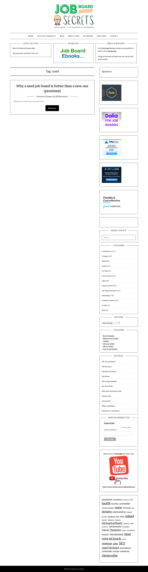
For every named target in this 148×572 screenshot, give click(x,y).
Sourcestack (106, 401)
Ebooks (104, 261)
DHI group (127, 508)
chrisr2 (65, 96)
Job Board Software (109, 291)
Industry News (107, 286)
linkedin (105, 530)
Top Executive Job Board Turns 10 (25, 53)
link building (126, 526)
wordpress (124, 551)
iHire (122, 516)
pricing (124, 539)
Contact (114, 36)
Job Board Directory (109, 371)
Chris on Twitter (109, 344)
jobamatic (104, 520)
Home (30, 36)
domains (107, 511)
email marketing (119, 512)
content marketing (108, 508)
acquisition (107, 499)
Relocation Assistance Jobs (111, 391)
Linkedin (106, 341)
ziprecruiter (110, 555)
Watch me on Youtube (110, 338)
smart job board (110, 547)
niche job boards (111, 538)
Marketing (105, 295)
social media (107, 551)
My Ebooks (88, 36)
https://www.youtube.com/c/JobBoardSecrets (118, 487)
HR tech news (107, 367)
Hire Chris (101, 36)
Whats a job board (108, 406)
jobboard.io (111, 520)
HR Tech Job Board (108, 362)
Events (104, 266)
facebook (129, 512)
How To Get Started (110, 349)
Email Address (110, 430)
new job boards (116, 534)
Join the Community (46, 36)
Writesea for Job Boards (111, 411)
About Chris (73, 36)
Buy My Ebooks (108, 336)
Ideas (104, 281)
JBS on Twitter (108, 346)
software (116, 551)
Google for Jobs (113, 516)
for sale (104, 516)
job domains (126, 523)
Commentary (106, 251)
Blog (62, 36)
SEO (103, 310)
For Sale (105, 271)
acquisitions (117, 499)
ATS (131, 499)
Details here (112, 51)
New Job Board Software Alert (23, 48)
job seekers (105, 526)
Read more (52, 108)
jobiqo (132, 523)
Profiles (105, 305)
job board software (112, 522)
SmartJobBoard (125, 548)
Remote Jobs (106, 396)
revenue (107, 543)
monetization (131, 530)
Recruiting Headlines (109, 381)
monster (105, 534)
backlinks (114, 503)
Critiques (105, 256)
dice (133, 508)
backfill (106, 503)
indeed (129, 516)
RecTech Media (107, 386)
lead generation (115, 526)
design (118, 507)
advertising (126, 499)
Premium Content (108, 300)
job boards (118, 520)
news (127, 534)
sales (115, 543)
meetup (124, 530)
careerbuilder (124, 503)
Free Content (106, 276)
